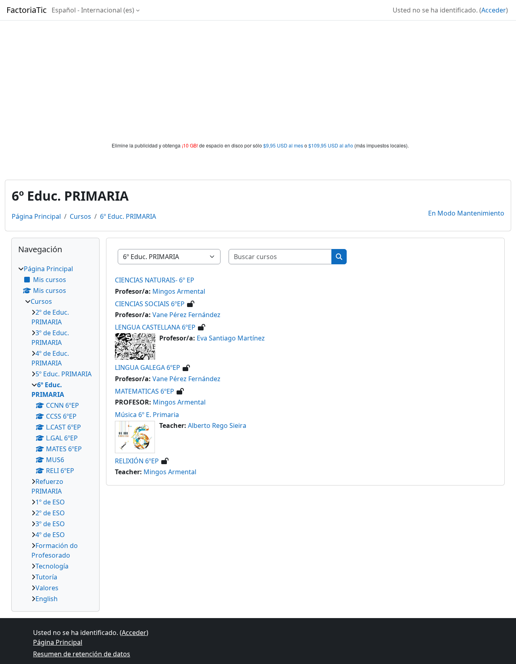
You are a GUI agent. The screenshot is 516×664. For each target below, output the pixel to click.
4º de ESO (50, 534)
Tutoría (46, 577)
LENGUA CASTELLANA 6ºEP (155, 327)
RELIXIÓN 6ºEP (137, 460)
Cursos (80, 216)
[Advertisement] (258, 81)
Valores (46, 587)
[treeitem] (55, 434)
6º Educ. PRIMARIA (128, 216)
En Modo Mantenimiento (466, 213)
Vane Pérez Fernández (186, 314)
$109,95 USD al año (330, 145)
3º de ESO (50, 523)
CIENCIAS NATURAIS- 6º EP (154, 280)
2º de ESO (50, 512)
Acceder (493, 10)
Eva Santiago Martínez (231, 338)
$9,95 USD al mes (283, 145)
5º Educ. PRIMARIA (63, 373)
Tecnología (52, 566)
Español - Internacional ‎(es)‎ (93, 10)
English (46, 598)
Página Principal (36, 216)
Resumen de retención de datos (81, 653)
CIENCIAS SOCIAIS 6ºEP (150, 303)
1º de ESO (50, 502)
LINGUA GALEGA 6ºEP (147, 367)
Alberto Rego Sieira (217, 425)
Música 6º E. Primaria (147, 414)
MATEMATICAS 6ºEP (144, 391)
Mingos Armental (178, 291)
